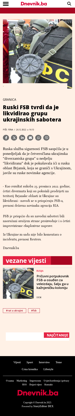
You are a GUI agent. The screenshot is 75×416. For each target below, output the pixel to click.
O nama (10, 380)
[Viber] (46, 138)
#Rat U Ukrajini (14, 310)
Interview (44, 362)
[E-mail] (30, 138)
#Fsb (34, 310)
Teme (59, 362)
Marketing (22, 380)
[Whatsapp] (38, 138)
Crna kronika (30, 369)
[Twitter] (14, 138)
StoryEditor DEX (43, 406)
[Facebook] (6, 138)
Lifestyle (48, 369)
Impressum (35, 380)
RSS (24, 384)
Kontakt (48, 384)
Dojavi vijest (35, 384)
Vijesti (17, 362)
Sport (30, 362)
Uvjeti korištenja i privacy (56, 380)
